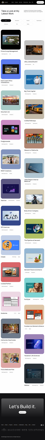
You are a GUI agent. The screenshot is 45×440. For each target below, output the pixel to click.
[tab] (6, 20)
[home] (4, 2)
